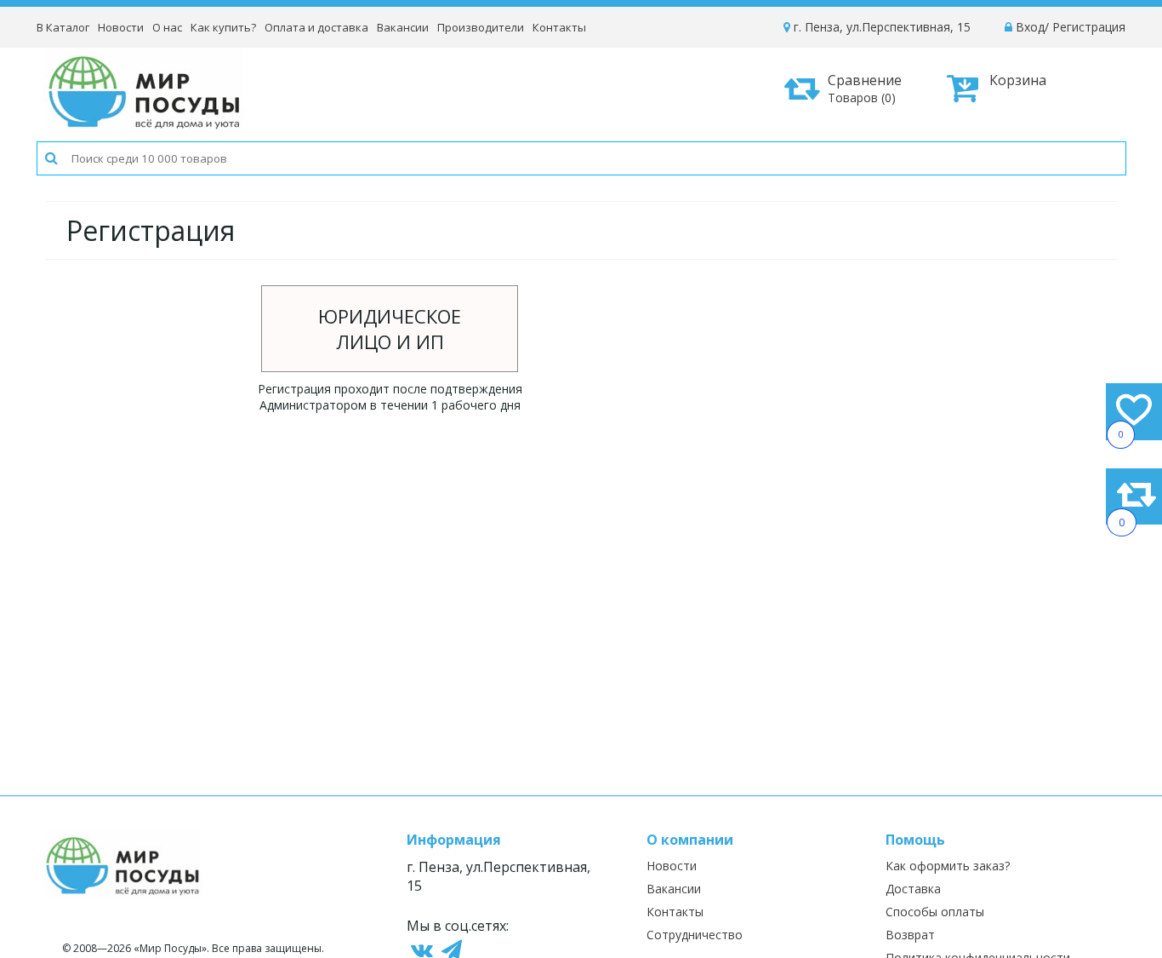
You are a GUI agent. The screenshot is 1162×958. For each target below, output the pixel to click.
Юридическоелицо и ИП (389, 328)
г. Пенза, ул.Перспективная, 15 (880, 27)
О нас (167, 27)
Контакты (559, 27)
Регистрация (1088, 27)
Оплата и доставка (316, 27)
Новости (121, 27)
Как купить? (223, 27)
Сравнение (865, 88)
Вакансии (403, 27)
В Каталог (63, 27)
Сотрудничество (695, 934)
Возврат (910, 934)
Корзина (1017, 80)
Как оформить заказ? (948, 866)
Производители (480, 27)
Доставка (913, 889)
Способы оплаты (935, 912)
